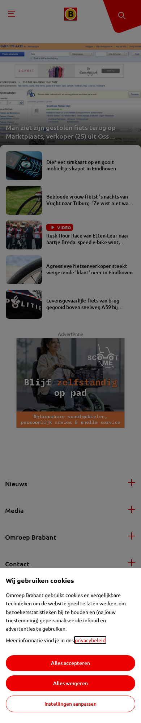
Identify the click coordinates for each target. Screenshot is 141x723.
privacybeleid (90, 640)
